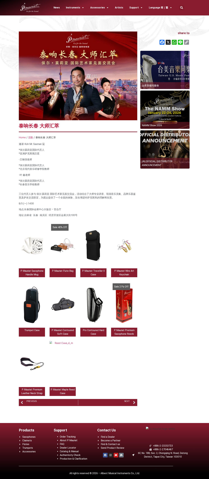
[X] (168, 42)
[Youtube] (116, 455)
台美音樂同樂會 (150, 85)
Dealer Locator (68, 447)
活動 (30, 137)
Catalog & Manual (69, 451)
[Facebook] (105, 455)
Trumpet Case (32, 330)
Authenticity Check (70, 455)
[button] (181, 7)
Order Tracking (68, 436)
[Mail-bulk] (121, 455)
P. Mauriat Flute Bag (62, 270)
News (57, 7)
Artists (119, 7)
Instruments (73, 7)
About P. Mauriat (68, 440)
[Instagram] (110, 455)
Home (22, 137)
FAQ (62, 444)
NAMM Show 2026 (152, 125)
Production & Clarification (73, 458)
